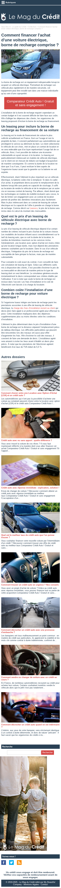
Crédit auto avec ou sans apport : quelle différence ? (26, 440)
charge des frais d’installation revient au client (34, 308)
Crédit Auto (32, 27)
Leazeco (34, 208)
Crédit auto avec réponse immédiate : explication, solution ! (30, 488)
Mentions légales (31, 884)
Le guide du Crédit (19, 27)
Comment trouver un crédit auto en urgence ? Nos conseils (30, 585)
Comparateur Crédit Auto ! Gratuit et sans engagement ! (30, 103)
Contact (44, 884)
